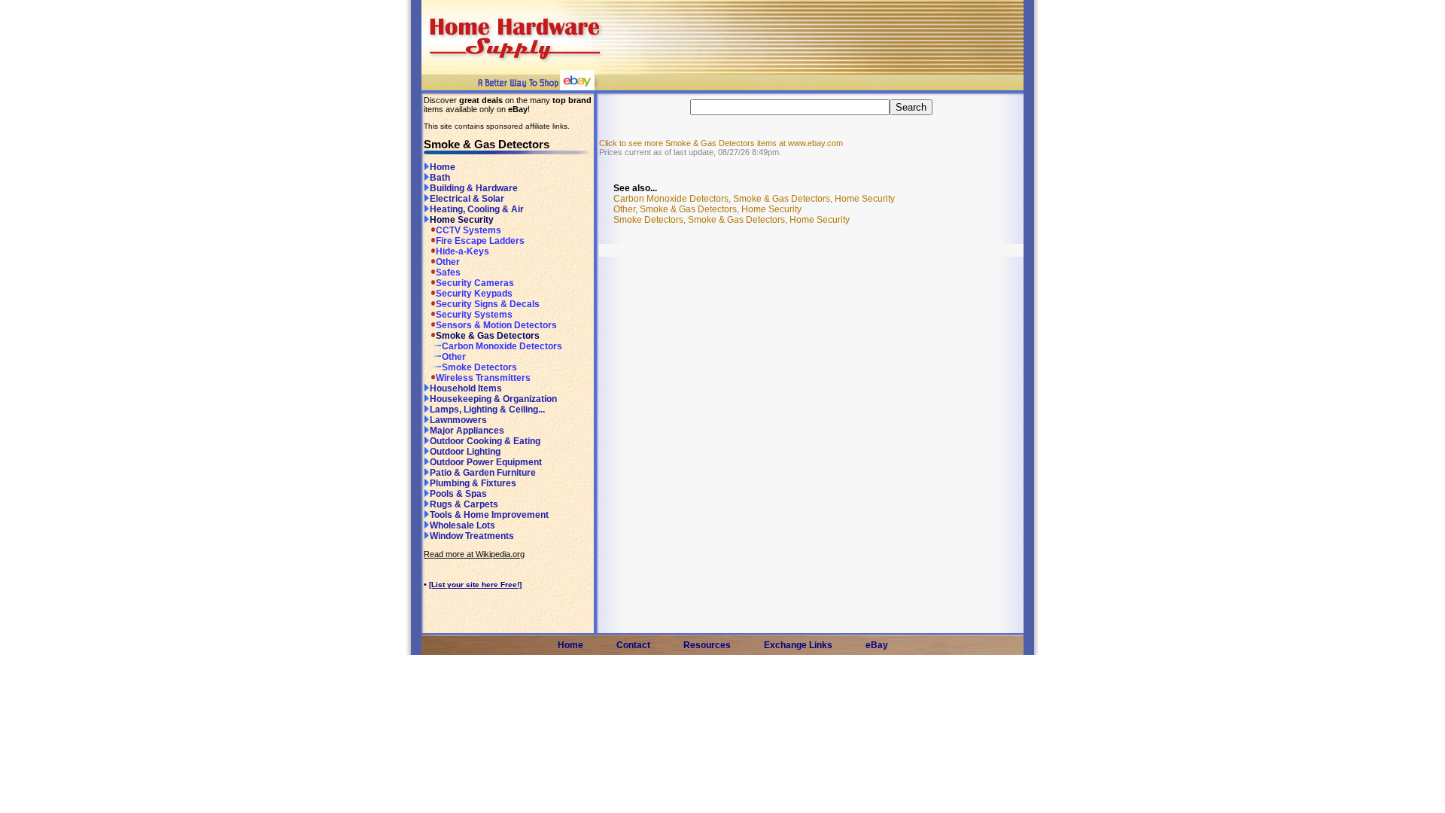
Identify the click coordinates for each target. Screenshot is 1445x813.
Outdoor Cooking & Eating (485, 441)
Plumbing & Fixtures (473, 483)
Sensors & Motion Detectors (496, 325)
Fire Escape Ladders (480, 241)
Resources (707, 645)
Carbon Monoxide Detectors (502, 346)
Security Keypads (474, 293)
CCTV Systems (468, 230)
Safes (448, 272)
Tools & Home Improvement (489, 515)
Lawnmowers (458, 420)
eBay (876, 645)
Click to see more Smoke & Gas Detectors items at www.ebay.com (721, 143)
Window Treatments (472, 536)
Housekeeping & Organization (493, 399)
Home (442, 167)
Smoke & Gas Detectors (488, 335)
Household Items (466, 388)
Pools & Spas (458, 494)
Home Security (462, 220)
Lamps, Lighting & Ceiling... (487, 409)
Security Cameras (475, 283)
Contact (633, 645)
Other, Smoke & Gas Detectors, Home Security (707, 209)
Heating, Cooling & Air (477, 209)
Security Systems (474, 314)
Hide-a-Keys (462, 251)
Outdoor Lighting (465, 451)
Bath (440, 177)
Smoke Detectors (479, 367)
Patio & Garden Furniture (483, 472)
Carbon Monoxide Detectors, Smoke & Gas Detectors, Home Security (754, 198)
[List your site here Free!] (475, 584)
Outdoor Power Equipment (486, 462)
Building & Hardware (474, 188)
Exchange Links (798, 645)
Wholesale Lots (462, 525)
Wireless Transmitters (483, 378)
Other (448, 262)
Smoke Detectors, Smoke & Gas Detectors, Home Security (731, 220)
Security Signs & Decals (488, 304)
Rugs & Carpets (464, 504)
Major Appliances (467, 430)
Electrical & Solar (467, 198)
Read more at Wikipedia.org (474, 554)
